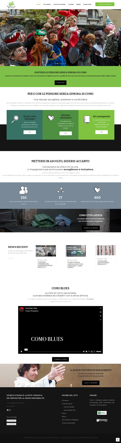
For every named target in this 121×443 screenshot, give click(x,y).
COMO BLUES (60, 288)
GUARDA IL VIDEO (60, 359)
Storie (71, 4)
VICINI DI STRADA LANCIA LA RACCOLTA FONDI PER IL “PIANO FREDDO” (75, 265)
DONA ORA (60, 83)
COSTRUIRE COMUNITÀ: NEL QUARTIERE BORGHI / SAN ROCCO (45, 264)
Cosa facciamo (59, 4)
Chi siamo (47, 4)
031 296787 (11, 406)
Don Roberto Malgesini (70, 420)
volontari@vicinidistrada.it (15, 403)
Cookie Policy (12, 424)
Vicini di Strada (69, 407)
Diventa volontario (66, 116)
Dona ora (87, 4)
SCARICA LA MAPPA (91, 228)
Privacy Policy (12, 420)
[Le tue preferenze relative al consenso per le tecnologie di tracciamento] (117, 439)
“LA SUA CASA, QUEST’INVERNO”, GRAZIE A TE (103, 262)
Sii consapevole (101, 116)
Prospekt (90, 299)
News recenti (18, 247)
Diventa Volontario (68, 423)
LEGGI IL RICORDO (90, 383)
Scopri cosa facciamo (29, 117)
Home (38, 4)
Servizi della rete (70, 410)
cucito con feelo (38, 437)
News (78, 4)
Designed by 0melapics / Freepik (87, 437)
